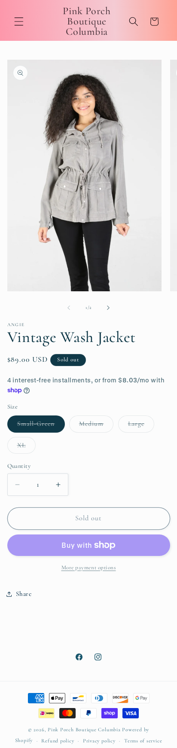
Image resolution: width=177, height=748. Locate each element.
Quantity (19, 466)
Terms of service (143, 741)
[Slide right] (108, 307)
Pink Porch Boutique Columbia (85, 730)
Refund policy (57, 741)
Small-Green (41, 425)
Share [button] (24, 594)
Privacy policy (99, 741)
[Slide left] (68, 307)
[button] (19, 21)
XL (26, 447)
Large (141, 425)
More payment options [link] (88, 567)
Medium (96, 425)
